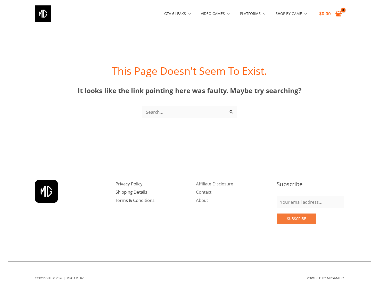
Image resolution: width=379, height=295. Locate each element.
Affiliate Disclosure (214, 184)
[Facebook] (73, 239)
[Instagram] (39, 239)
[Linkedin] (61, 239)
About (202, 200)
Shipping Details (131, 192)
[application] (188, 13)
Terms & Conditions (135, 200)
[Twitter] (50, 239)
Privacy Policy (129, 184)
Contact (203, 192)
